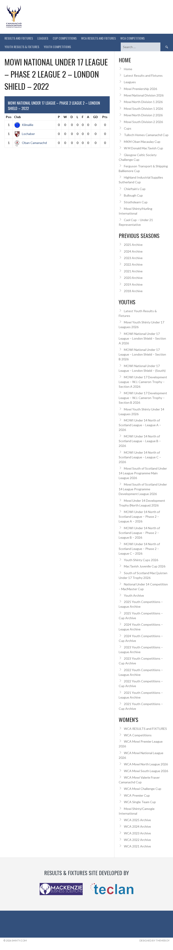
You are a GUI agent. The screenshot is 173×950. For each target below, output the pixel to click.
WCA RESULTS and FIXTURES (98, 38)
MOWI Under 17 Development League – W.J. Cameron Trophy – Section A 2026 (143, 381)
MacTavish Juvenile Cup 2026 (144, 566)
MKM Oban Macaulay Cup (142, 141)
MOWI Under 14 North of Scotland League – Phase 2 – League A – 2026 (139, 516)
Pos (8, 117)
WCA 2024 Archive (137, 826)
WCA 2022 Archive (137, 840)
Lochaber (28, 134)
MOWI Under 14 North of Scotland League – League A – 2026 (140, 425)
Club (17, 117)
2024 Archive (133, 251)
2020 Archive (133, 278)
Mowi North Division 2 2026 (143, 115)
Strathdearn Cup (136, 202)
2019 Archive (133, 284)
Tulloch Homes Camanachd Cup (146, 135)
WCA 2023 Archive (137, 833)
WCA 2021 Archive (137, 846)
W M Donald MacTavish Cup (143, 148)
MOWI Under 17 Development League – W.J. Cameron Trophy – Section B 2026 (143, 397)
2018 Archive (133, 291)
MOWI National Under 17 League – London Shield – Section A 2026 (142, 338)
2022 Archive (133, 264)
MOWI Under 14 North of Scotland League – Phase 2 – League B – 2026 (139, 532)
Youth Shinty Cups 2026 (141, 560)
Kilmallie (27, 125)
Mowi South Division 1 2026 (143, 108)
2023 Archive (133, 258)
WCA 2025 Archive (137, 820)
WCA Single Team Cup (140, 802)
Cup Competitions (65, 38)
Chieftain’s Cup (135, 189)
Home (128, 69)
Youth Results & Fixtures (22, 46)
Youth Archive (134, 595)
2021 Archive (133, 271)
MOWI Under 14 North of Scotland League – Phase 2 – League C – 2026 (139, 548)
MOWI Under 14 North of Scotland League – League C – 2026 (140, 457)
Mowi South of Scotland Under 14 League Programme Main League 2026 (143, 473)
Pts (104, 117)
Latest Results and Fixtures (143, 75)
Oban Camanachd (34, 143)
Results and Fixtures (19, 38)
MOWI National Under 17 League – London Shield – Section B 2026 (142, 354)
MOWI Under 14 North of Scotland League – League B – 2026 (140, 441)
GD (95, 117)
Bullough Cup (133, 195)
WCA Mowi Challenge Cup (142, 789)
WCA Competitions (138, 735)
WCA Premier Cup (137, 795)
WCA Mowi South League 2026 (146, 771)
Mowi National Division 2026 (144, 95)
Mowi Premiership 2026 (140, 89)
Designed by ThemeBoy (154, 940)
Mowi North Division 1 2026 (143, 102)
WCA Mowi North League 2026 (146, 764)
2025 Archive (133, 244)
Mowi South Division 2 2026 (143, 122)
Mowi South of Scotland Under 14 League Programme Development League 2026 (143, 489)
